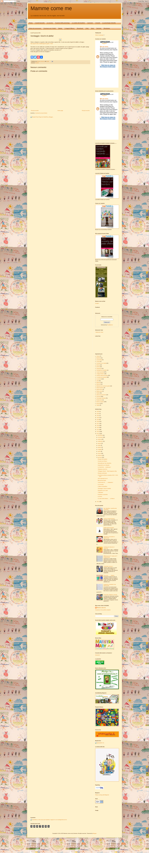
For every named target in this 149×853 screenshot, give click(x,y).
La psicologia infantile (109, 23)
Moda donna (99, 389)
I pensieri (90, 23)
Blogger (94, 833)
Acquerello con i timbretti (103, 465)
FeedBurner (110, 325)
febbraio (100, 455)
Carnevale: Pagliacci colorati (110, 594)
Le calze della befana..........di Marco (106, 498)
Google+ (97, 303)
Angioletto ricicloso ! (108, 566)
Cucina (98, 361)
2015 (98, 427)
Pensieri (37, 62)
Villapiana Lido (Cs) (102, 469)
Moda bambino (100, 387)
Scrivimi (98, 28)
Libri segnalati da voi (103, 478)
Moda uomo (99, 391)
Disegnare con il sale (103, 490)
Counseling (99, 359)
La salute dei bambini (78, 23)
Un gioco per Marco (102, 461)
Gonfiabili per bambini (101, 370)
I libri (87, 28)
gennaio (100, 457)
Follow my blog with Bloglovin (102, 795)
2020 (98, 417)
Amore (98, 356)
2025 (98, 411)
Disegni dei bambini (102, 459)
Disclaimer (107, 28)
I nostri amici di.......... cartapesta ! (105, 482)
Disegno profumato (102, 473)
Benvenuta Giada (102, 480)
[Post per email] (52, 61)
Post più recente (35, 110)
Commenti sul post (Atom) (41, 113)
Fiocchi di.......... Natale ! (109, 575)
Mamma (98, 382)
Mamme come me (51, 8)
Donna (98, 365)
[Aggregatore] (99, 742)
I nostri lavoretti (39, 23)
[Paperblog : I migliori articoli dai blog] (99, 789)
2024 (98, 413)
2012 (98, 433)
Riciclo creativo (100, 401)
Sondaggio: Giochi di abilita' (104, 488)
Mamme (98, 384)
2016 (98, 425)
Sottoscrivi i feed (99, 332)
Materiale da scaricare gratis (103, 386)
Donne (98, 366)
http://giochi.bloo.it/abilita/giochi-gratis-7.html (42, 43)
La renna (100, 496)
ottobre (99, 439)
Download (80, 28)
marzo (99, 453)
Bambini (98, 358)
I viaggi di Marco (69, 28)
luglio (99, 445)
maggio (100, 449)
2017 (98, 423)
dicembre (100, 435)
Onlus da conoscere (35, 28)
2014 (98, 429)
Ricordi (98, 403)
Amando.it (97, 655)
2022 (98, 415)
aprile (99, 451)
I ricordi (97, 23)
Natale (60, 28)
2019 (98, 419)
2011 (98, 501)
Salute (98, 405)
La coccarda (101, 484)
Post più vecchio (86, 110)
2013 (98, 431)
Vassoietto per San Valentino (104, 463)
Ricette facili (99, 400)
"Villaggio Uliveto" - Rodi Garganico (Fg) (107, 471)
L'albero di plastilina (102, 486)
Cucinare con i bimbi (50, 28)
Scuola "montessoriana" (109, 518)
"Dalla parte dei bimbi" (109, 527)
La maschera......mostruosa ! (104, 467)
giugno (99, 447)
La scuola (50, 23)
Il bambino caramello (103, 494)
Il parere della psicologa (62, 23)
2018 (98, 421)
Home (31, 23)
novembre (100, 437)
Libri (97, 380)
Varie (92, 28)
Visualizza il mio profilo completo (103, 610)
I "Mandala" (100, 492)
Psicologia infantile (100, 398)
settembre (100, 441)
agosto (99, 443)
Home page (60, 110)
